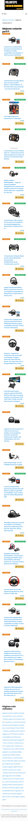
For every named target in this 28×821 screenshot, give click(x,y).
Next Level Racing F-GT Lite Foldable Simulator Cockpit (13, 464)
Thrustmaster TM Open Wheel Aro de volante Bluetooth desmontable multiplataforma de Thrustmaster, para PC (14, 260)
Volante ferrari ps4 (9, 773)
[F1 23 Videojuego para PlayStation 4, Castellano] (14, 108)
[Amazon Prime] (22, 91)
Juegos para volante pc (13, 746)
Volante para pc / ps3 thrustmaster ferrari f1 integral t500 (13, 782)
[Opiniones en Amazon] (14, 146)
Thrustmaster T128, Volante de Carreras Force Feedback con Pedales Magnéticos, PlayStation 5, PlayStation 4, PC (13, 224)
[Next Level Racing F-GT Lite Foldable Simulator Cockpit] (14, 456)
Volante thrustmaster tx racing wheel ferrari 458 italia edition (12, 758)
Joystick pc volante (12, 722)
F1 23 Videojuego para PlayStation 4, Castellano (12, 117)
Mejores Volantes (8, 20)
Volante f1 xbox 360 (16, 728)
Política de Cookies (11, 809)
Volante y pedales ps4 (10, 731)
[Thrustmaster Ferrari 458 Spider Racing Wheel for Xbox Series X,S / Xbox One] (14, 581)
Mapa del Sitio (14, 811)
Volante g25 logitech (16, 740)
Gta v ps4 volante (15, 716)
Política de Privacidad (21, 809)
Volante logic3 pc (9, 719)
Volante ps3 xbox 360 (10, 749)
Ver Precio (20, 58)
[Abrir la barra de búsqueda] (26, 14)
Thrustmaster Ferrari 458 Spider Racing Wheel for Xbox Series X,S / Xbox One (13, 591)
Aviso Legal (4, 809)
